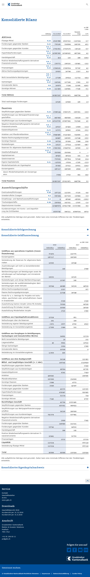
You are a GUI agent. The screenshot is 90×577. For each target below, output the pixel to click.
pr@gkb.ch (6, 539)
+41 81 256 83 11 (9, 536)
